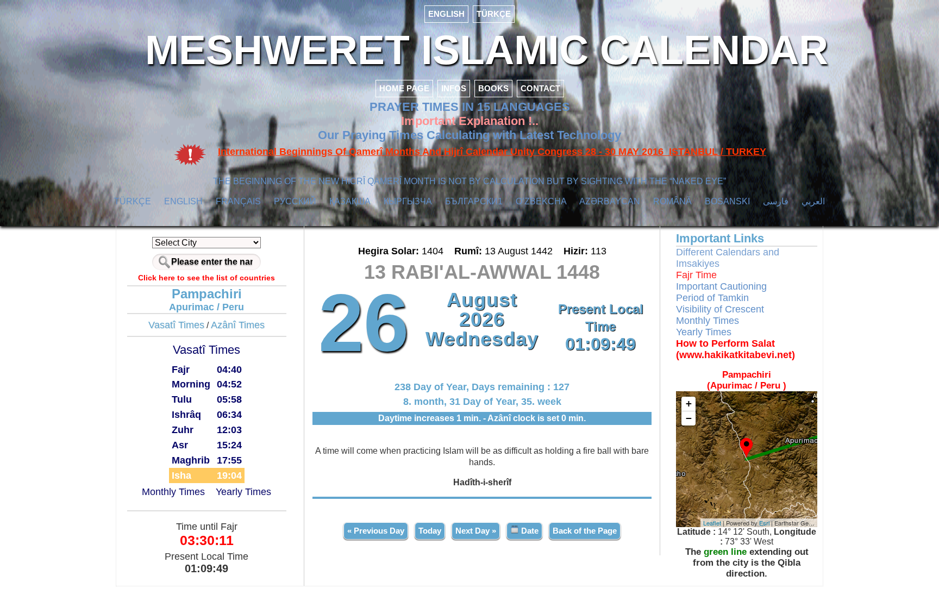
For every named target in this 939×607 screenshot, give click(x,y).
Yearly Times (243, 491)
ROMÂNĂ (672, 201)
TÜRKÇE (494, 13)
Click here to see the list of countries (206, 277)
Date (529, 530)
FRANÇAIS (238, 201)
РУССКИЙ (295, 201)
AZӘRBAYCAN (609, 201)
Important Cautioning (721, 286)
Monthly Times (173, 491)
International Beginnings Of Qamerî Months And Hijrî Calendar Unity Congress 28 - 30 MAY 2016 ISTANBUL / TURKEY (492, 151)
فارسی (775, 201)
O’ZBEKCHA (541, 201)
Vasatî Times (176, 325)
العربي (813, 201)
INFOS (453, 88)
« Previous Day (375, 530)
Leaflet (712, 522)
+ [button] (689, 403)
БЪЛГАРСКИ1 (474, 201)
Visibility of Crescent (720, 309)
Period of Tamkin (712, 297)
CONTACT (540, 88)
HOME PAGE (404, 88)
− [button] (689, 418)
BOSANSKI (727, 201)
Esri (764, 522)
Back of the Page (585, 530)
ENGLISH (446, 13)
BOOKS (493, 88)
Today (429, 530)
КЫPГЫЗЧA (408, 201)
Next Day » (475, 530)
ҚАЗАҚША (350, 201)
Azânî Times (238, 325)
